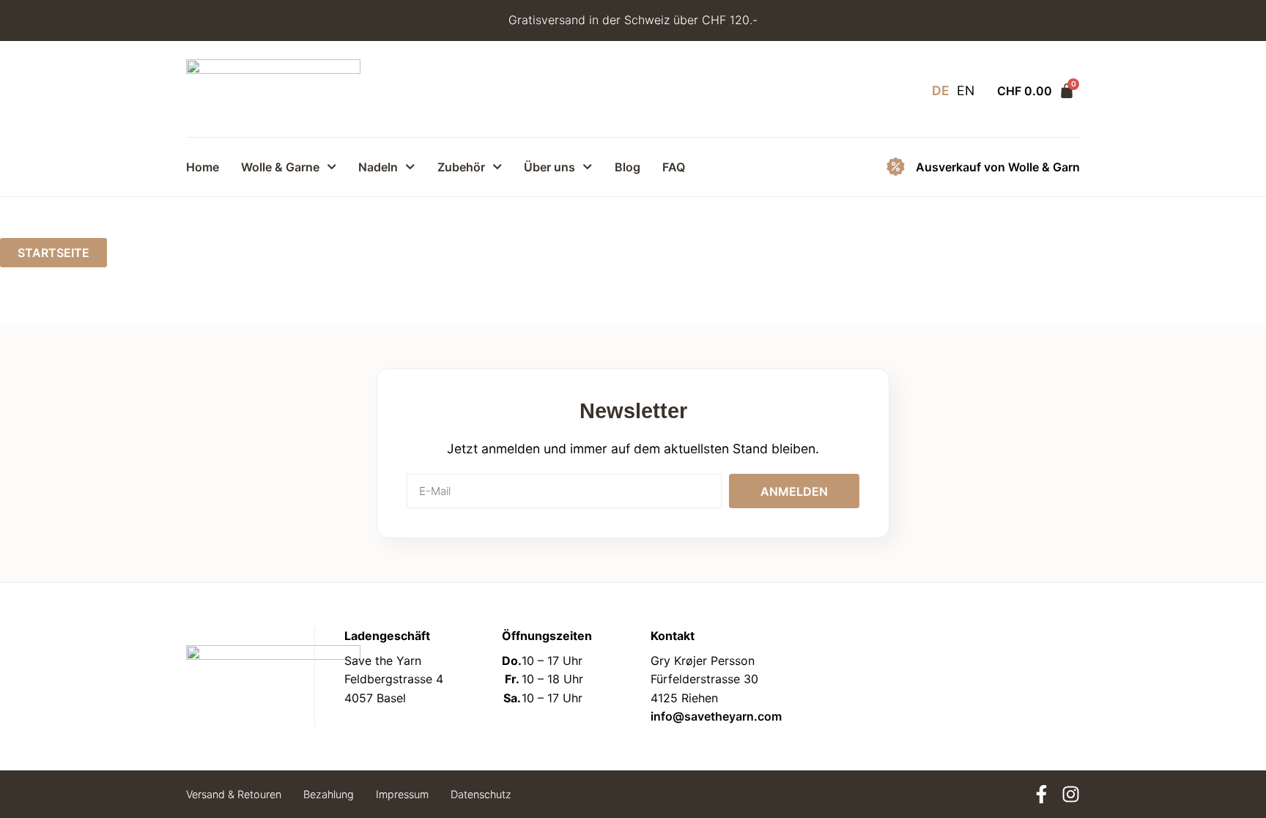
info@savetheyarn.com (716, 716)
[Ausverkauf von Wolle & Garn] (895, 166)
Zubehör (461, 167)
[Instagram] (1071, 794)
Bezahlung (328, 794)
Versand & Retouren (233, 794)
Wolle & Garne (280, 167)
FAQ (673, 167)
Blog (627, 167)
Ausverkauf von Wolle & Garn (998, 167)
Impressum (402, 794)
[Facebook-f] (1041, 794)
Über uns (549, 167)
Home (202, 167)
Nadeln (378, 167)
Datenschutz (481, 794)
